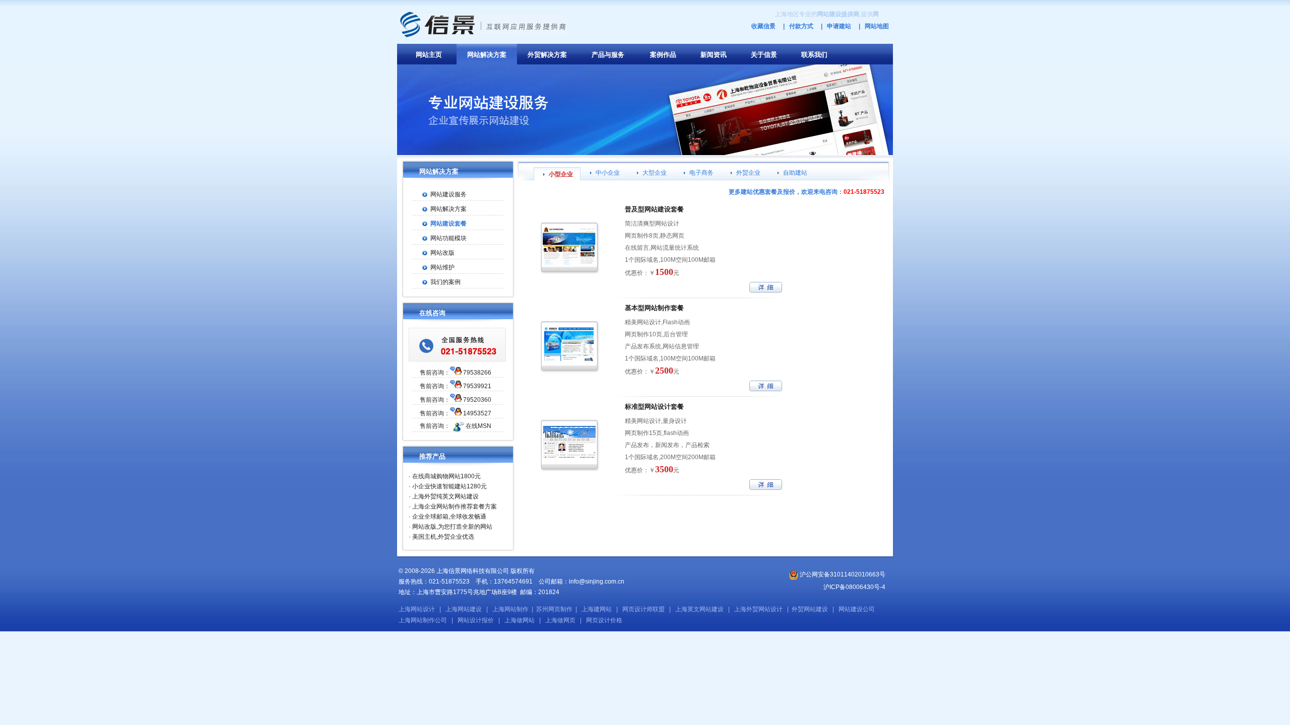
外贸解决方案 (547, 54)
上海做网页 (560, 620)
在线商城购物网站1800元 (446, 476)
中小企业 (608, 172)
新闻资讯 (713, 54)
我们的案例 (445, 281)
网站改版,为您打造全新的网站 (452, 526)
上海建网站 (597, 609)
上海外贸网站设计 (758, 609)
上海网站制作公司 (423, 620)
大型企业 (654, 172)
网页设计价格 (604, 620)
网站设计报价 (476, 620)
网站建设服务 (448, 194)
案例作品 (663, 54)
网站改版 (442, 252)
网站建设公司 (856, 609)
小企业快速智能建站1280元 (449, 486)
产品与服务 (608, 54)
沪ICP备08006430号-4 (854, 587)
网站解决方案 (486, 54)
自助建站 (795, 172)
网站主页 (429, 54)
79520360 (477, 399)
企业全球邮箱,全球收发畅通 (449, 516)
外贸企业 (748, 172)
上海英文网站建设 (699, 609)
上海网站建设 (463, 609)
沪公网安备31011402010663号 (841, 574)
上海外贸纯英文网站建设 (445, 496)
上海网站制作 (510, 609)
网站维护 (442, 267)
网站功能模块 (448, 238)
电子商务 (701, 172)
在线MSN (478, 425)
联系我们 (814, 54)
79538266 (477, 372)
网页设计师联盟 (643, 609)
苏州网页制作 (554, 609)
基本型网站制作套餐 (654, 308)
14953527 (477, 413)
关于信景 (764, 54)
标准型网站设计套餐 (654, 406)
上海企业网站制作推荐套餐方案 (454, 506)
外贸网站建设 (810, 609)
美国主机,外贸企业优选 (443, 536)
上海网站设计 (417, 609)
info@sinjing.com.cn (596, 581)
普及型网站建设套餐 (654, 209)
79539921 (477, 386)
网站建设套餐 (448, 223)
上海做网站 (519, 620)
